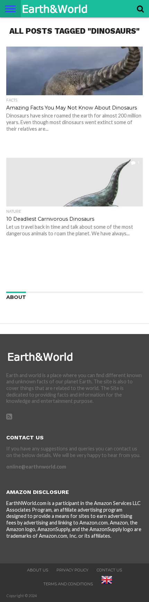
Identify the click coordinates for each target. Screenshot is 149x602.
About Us (37, 570)
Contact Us (109, 570)
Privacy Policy (72, 570)
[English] (106, 583)
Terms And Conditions (68, 583)
